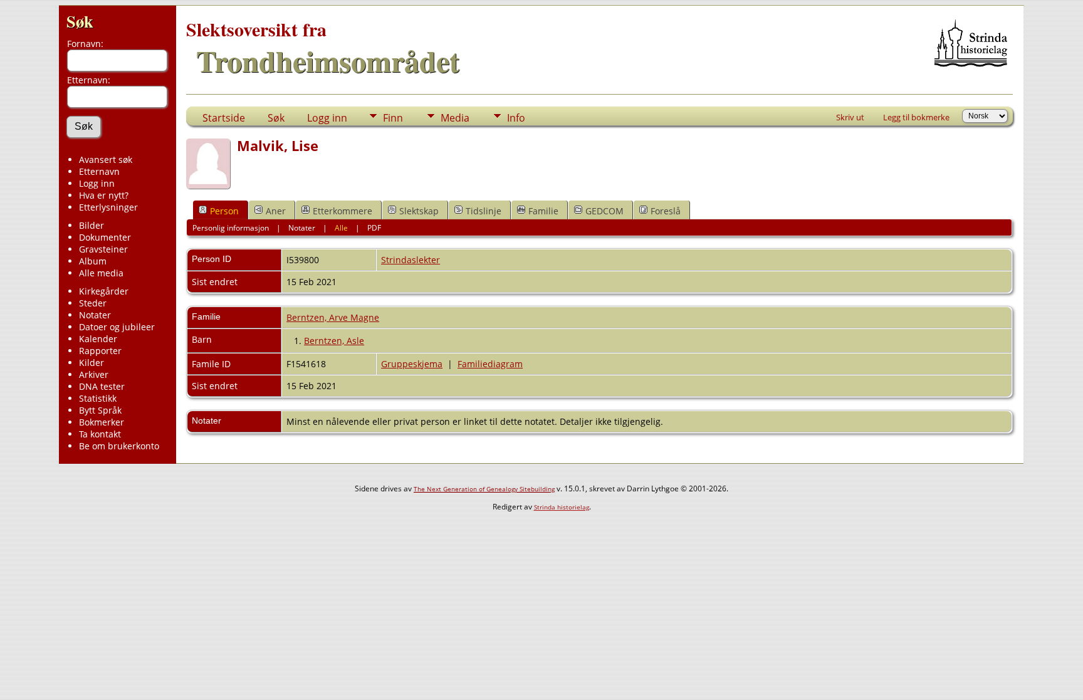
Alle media (101, 273)
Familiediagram (490, 364)
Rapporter (100, 351)
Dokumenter (105, 237)
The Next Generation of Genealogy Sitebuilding (484, 488)
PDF (374, 227)
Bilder (91, 225)
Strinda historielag (561, 507)
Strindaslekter (410, 260)
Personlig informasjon (230, 227)
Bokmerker (101, 422)
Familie (543, 211)
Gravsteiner (103, 249)
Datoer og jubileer (117, 327)
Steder (93, 303)
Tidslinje (483, 211)
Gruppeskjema (411, 364)
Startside (223, 118)
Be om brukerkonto (119, 446)
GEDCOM (604, 211)
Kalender (98, 339)
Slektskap (419, 211)
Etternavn (99, 171)
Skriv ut (850, 117)
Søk (79, 21)
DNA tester (102, 386)
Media (455, 118)
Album (93, 261)
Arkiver (93, 374)
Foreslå (666, 211)
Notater (95, 315)
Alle (341, 227)
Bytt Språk (100, 410)
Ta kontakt (100, 434)
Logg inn (97, 183)
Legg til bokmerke (916, 117)
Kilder (91, 362)
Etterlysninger (108, 207)
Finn (393, 118)
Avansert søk (105, 159)
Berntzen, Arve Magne (332, 317)
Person (224, 211)
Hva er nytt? (103, 195)
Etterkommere (342, 211)
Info (516, 118)
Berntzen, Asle (334, 341)
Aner (276, 211)
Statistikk (98, 398)
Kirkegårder (103, 291)
